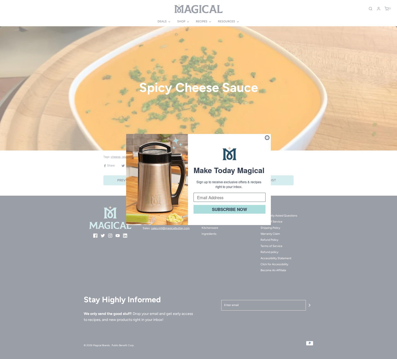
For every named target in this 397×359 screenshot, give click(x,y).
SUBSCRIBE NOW (229, 209)
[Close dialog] (267, 138)
